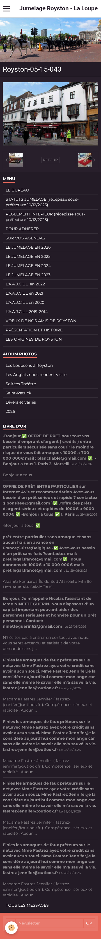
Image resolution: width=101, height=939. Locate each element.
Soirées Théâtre (21, 383)
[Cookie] (11, 927)
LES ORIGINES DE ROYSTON (34, 339)
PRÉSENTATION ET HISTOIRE (34, 330)
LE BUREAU (17, 190)
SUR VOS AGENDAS (25, 238)
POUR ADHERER (22, 228)
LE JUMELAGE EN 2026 (28, 247)
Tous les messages (27, 905)
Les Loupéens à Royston (29, 365)
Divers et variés (21, 402)
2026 (10, 411)
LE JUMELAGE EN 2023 (28, 274)
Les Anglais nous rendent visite (36, 374)
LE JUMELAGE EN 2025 (28, 256)
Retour (50, 160)
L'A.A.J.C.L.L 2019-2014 (27, 311)
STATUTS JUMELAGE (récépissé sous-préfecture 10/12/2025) (42, 202)
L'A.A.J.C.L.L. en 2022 (25, 284)
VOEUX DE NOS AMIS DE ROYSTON (41, 320)
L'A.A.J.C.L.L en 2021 (24, 293)
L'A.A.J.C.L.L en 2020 (25, 302)
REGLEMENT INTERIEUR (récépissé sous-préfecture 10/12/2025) (45, 217)
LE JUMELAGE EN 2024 (28, 265)
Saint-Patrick (18, 393)
